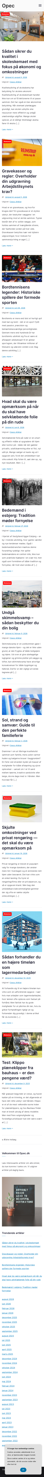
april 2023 (7, 1422)
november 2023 (9, 1395)
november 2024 (9, 1363)
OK (23, 1470)
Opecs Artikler (16, 82)
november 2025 (9, 1322)
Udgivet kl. (16, 77)
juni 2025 (6, 1345)
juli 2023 (6, 1408)
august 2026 (8, 1299)
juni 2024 (6, 1377)
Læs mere (6, 129)
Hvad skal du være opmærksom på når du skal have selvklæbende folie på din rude (20, 411)
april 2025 (7, 1349)
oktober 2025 (8, 1326)
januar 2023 (7, 1427)
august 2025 (8, 1336)
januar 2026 (7, 1313)
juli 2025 (6, 1340)
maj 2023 (6, 1418)
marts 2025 (7, 1354)
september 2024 (10, 1372)
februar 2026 (8, 1308)
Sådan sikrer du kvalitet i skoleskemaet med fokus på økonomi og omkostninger (21, 61)
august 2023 (8, 1404)
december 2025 (9, 1317)
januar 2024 (7, 1390)
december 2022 (9, 1431)
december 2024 (9, 1358)
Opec (8, 6)
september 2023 (10, 1399)
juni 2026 (6, 1304)
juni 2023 (6, 1413)
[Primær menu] (40, 6)
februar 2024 (8, 1386)
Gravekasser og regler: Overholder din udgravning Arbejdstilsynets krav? (19, 181)
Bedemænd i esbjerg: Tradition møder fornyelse (18, 515)
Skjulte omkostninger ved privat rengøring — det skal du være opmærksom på (19, 837)
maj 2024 (6, 1381)
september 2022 (10, 1440)
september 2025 (10, 1331)
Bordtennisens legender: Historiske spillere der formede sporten (18, 1267)
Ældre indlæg (10, 1139)
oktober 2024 (8, 1367)
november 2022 (9, 1436)
